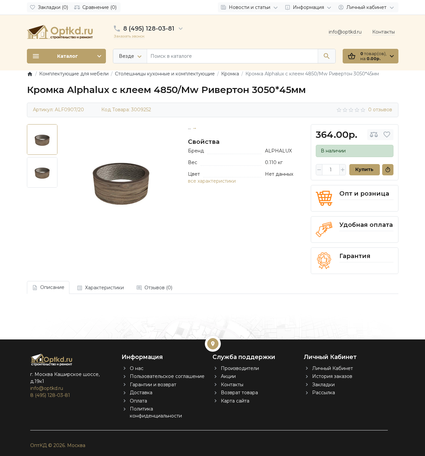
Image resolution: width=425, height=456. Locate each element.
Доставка (141, 393)
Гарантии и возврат (153, 385)
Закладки (323, 385)
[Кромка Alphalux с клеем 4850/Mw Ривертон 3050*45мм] (121, 180)
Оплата (138, 401)
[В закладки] (386, 134)
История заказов (332, 376)
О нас (136, 368)
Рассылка (323, 393)
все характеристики (212, 181)
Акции (228, 376)
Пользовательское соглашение (167, 376)
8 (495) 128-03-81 (148, 28)
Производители (240, 368)
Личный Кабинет (332, 368)
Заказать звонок (129, 36)
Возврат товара (239, 393)
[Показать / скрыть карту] (212, 343)
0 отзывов (380, 110)
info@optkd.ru (345, 32)
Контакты (383, 32)
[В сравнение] (374, 134)
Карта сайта (235, 401)
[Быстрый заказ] (387, 169)
